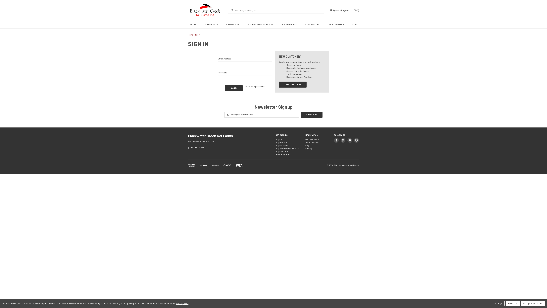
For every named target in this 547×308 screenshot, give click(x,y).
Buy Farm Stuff (289, 25)
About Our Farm (336, 25)
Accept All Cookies (533, 303)
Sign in (336, 10)
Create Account (292, 84)
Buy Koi (193, 25)
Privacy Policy (182, 303)
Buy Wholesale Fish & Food (261, 25)
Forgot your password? (255, 87)
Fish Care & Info (312, 25)
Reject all (513, 303)
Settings (497, 303)
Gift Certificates (283, 154)
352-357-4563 (197, 147)
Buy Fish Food (232, 25)
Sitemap (309, 148)
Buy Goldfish (211, 25)
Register (345, 10)
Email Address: (224, 59)
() (357, 10)
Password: (222, 73)
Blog (354, 25)
